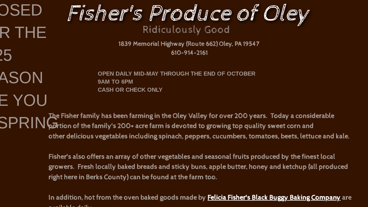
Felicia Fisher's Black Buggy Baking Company (274, 197)
